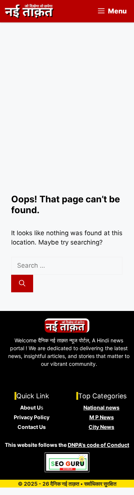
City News (101, 427)
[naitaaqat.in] (30, 11)
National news (101, 407)
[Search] (22, 284)
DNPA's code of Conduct (98, 445)
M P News (101, 417)
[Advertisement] (67, 123)
